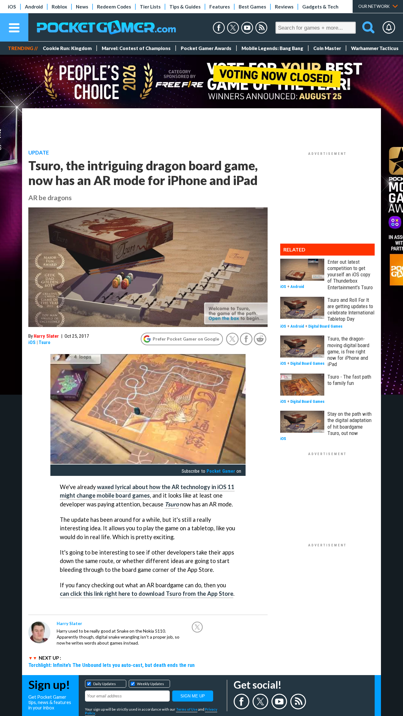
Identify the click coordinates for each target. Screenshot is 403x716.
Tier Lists (150, 6)
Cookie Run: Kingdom (67, 48)
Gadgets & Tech (320, 6)
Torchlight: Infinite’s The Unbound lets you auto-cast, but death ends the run (111, 665)
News (82, 6)
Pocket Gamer (221, 471)
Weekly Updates (150, 684)
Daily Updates (104, 684)
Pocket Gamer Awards (206, 48)
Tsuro (44, 342)
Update (38, 152)
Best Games (252, 6)
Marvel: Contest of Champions (136, 48)
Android (34, 6)
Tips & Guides (185, 6)
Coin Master (327, 48)
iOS (12, 6)
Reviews (284, 6)
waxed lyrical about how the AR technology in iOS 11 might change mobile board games (147, 491)
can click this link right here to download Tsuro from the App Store (146, 593)
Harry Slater (46, 336)
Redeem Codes (114, 6)
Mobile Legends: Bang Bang (272, 48)
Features (219, 6)
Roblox (59, 6)
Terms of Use (186, 709)
